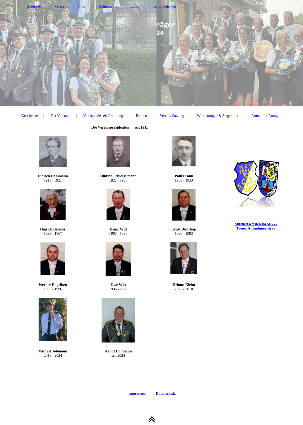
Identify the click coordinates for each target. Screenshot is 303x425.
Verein (59, 6)
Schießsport (108, 6)
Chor (81, 6)
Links (134, 6)
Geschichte (29, 116)
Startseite (34, 6)
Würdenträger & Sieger (214, 116)
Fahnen (141, 116)
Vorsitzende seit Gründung (103, 116)
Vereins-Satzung (172, 116)
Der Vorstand (61, 116)
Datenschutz (166, 393)
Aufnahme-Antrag (265, 116)
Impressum (137, 393)
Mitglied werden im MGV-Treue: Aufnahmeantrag (256, 226)
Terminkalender (164, 6)
